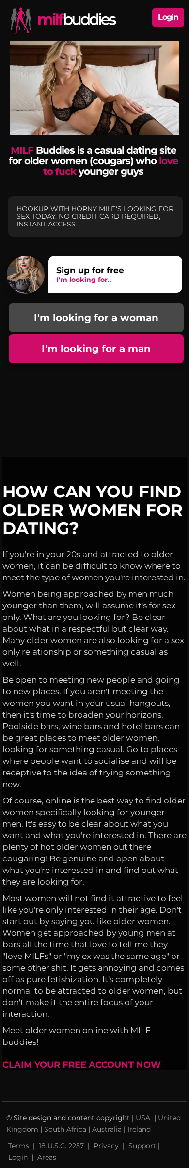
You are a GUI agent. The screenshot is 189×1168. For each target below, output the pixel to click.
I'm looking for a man (96, 348)
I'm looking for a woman (96, 318)
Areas (46, 1157)
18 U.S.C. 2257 (61, 1145)
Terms (18, 1145)
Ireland (139, 1129)
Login (168, 17)
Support (142, 1145)
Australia (107, 1129)
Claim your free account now (81, 1064)
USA (144, 1117)
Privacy (106, 1145)
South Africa (65, 1129)
